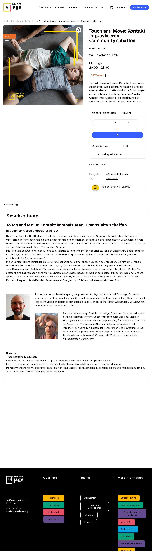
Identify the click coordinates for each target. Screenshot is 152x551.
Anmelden (121, 7)
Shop (12, 21)
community (53, 505)
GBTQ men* (112, 178)
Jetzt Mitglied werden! (110, 154)
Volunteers (126, 536)
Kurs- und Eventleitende (94, 506)
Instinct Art (126, 522)
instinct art (53, 512)
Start (5, 21)
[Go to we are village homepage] (14, 7)
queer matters (54, 519)
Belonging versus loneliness (132, 513)
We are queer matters (131, 543)
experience (53, 498)
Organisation (90, 498)
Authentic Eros (128, 529)
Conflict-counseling (130, 505)
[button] (78, 30)
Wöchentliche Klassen (28, 21)
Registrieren (139, 7)
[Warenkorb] (111, 7)
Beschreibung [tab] (11, 204)
